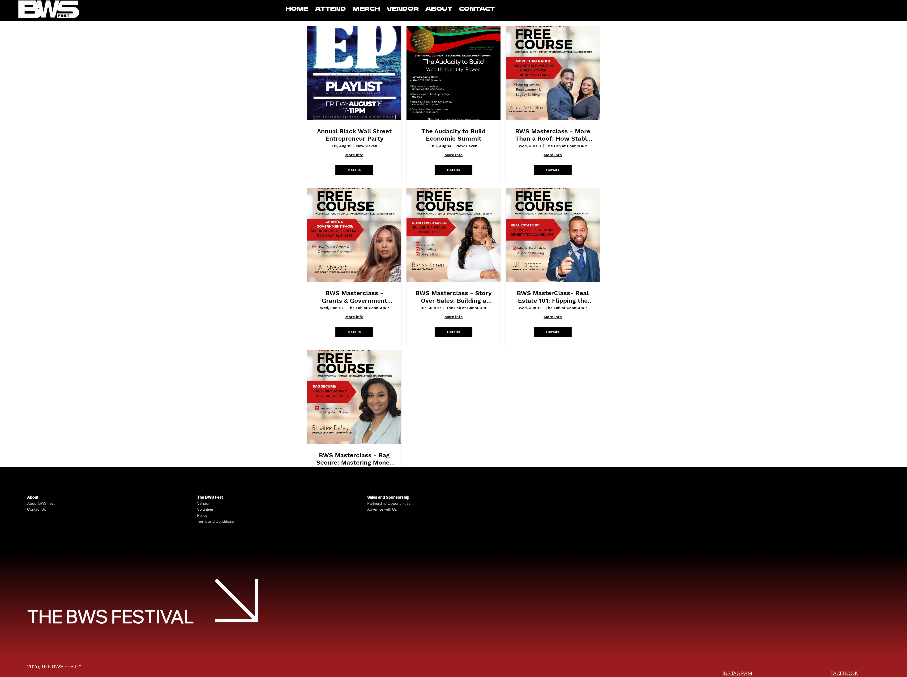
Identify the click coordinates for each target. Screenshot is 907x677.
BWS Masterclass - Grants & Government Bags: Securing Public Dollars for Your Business (354, 296)
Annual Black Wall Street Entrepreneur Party (354, 135)
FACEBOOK (844, 673)
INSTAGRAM (737, 673)
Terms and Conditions (215, 521)
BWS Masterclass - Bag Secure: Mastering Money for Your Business (354, 459)
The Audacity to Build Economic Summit (453, 135)
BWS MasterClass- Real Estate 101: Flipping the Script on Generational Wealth (553, 296)
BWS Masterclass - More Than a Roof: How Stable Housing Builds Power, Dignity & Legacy (552, 135)
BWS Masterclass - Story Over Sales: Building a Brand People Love (453, 296)
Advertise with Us (382, 509)
